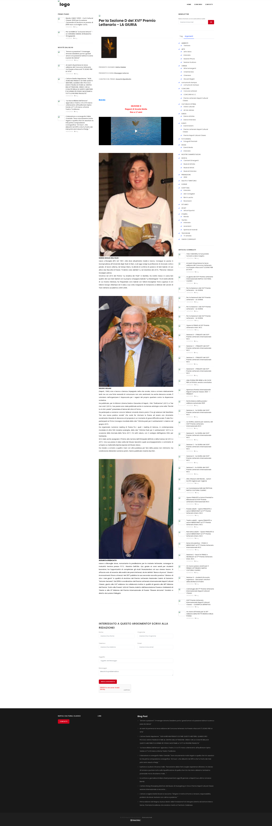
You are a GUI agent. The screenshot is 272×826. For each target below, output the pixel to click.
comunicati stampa (189, 82)
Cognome (141, 632)
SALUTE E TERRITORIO (189, 181)
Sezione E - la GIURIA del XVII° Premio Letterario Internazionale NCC (198, 469)
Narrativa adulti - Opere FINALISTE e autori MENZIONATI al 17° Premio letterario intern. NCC (200, 534)
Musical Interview (189, 171)
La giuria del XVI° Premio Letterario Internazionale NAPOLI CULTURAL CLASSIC (199, 279)
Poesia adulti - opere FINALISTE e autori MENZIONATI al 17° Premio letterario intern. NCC (198, 511)
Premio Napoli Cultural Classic (194, 135)
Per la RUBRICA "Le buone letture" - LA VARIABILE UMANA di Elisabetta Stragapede (79, 34)
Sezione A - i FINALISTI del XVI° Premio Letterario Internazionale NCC (198, 359)
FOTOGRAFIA (186, 139)
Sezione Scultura (189, 62)
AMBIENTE (184, 43)
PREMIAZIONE (186, 175)
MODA (183, 145)
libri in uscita (188, 197)
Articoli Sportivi (189, 210)
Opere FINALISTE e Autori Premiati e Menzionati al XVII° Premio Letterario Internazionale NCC (199, 499)
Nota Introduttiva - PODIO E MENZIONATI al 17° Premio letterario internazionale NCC (200, 545)
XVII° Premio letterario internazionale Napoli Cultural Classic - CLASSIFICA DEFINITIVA (198, 602)
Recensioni (187, 201)
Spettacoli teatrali (190, 230)
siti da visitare (188, 110)
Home (189, 4)
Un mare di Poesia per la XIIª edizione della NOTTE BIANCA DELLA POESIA (199, 614)
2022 (185, 177)
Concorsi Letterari (190, 91)
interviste (187, 55)
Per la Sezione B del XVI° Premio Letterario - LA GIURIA (198, 298)
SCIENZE (184, 184)
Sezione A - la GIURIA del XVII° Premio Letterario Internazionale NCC (198, 412)
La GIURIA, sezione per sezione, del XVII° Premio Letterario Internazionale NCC (199, 424)
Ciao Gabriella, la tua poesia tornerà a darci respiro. (197, 255)
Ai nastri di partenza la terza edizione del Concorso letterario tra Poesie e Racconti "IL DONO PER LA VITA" (79, 68)
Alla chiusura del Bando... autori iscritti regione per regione (198, 480)
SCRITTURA (185, 188)
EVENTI (183, 123)
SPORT (183, 208)
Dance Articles (188, 116)
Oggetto (102, 657)
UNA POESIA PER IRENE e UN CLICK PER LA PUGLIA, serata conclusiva (199, 381)
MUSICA (184, 158)
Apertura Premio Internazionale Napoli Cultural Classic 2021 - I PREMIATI (198, 392)
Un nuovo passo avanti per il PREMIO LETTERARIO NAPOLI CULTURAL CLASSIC (197, 568)
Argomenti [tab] (189, 36)
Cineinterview (188, 72)
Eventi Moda (188, 147)
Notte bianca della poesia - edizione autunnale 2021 (197, 402)
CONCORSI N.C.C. (189, 94)
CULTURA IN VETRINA (188, 104)
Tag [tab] (181, 36)
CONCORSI (185, 88)
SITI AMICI (184, 204)
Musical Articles (189, 164)
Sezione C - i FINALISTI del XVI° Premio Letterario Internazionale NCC (198, 348)
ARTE (183, 49)
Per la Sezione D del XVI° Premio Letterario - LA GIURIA (198, 317)
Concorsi (198, 4)
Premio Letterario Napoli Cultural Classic (195, 99)
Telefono (102, 643)
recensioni (187, 226)
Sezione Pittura (189, 59)
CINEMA (184, 66)
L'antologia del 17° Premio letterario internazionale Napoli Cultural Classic (200, 591)
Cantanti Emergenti (191, 160)
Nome (101, 632)
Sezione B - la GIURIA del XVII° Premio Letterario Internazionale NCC (198, 435)
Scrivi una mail (147, 817)
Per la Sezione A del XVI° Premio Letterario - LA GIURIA (198, 289)
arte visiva (187, 52)
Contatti (209, 4)
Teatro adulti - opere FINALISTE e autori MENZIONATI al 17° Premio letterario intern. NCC (199, 522)
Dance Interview (189, 120)
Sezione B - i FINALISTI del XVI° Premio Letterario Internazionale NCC (198, 371)
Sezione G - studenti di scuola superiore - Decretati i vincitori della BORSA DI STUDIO (198, 579)
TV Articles (187, 236)
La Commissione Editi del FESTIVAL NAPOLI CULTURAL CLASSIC (199, 489)
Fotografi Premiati (190, 141)
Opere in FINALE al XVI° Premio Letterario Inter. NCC (197, 326)
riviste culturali (188, 107)
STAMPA (184, 214)
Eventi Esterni (188, 126)
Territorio (186, 45)
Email (140, 643)
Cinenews (187, 75)
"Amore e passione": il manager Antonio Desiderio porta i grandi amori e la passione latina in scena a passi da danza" (79, 54)
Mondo (186, 217)
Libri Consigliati (189, 194)
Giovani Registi (189, 79)
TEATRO (184, 220)
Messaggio (103, 668)
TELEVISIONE (185, 233)
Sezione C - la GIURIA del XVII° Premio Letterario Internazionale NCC (198, 446)
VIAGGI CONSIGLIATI (188, 239)
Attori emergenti (189, 68)
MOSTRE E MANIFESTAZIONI (190, 154)
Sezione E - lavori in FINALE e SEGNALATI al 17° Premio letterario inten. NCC (199, 557)
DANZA (183, 114)
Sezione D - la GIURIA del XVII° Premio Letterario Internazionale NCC (198, 458)
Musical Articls (188, 168)
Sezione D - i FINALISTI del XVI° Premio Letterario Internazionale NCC (198, 337)
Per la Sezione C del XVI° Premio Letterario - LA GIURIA (198, 308)
